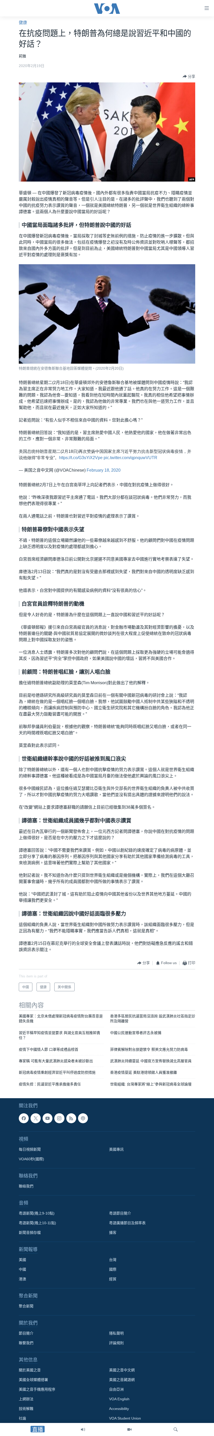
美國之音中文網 (122, 1370)
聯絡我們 (26, 1186)
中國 (22, 1269)
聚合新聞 (26, 1306)
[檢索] (175, 1429)
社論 (22, 1418)
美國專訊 (116, 1149)
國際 (112, 1269)
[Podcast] (83, 1118)
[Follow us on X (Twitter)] (35, 1118)
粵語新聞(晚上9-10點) (37, 1213)
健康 (23, 22)
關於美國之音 (30, 1370)
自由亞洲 (116, 1389)
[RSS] (71, 1118)
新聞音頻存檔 (30, 1233)
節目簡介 (26, 1333)
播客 (112, 1233)
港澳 (22, 1279)
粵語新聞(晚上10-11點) (37, 1223)
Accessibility (119, 1409)
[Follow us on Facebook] (24, 1118)
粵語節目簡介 (120, 1213)
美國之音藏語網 (122, 1380)
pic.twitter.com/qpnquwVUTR (130, 457)
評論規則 (116, 1343)
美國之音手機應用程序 (37, 1389)
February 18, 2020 (104, 470)
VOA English (119, 1399)
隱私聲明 (116, 1333)
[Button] (189, 76)
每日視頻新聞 (30, 1149)
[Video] (129, 1429)
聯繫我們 (26, 1343)
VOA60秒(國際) (31, 1159)
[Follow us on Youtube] (47, 1118)
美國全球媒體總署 (33, 1380)
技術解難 (26, 1409)
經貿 (112, 1279)
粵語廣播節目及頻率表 (127, 1223)
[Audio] (83, 1429)
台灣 (112, 1260)
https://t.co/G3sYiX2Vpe (81, 457)
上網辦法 (26, 1399)
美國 (22, 1260)
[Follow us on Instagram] (59, 1118)
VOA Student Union (125, 1418)
